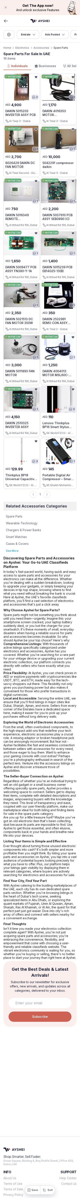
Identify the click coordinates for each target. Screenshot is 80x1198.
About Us (9, 1178)
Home (7, 47)
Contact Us (69, 1183)
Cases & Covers (17, 543)
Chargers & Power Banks (23, 530)
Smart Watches (16, 537)
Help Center (68, 1178)
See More (12, 550)
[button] (40, 7)
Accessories (41, 47)
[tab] (17, 66)
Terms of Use (12, 1183)
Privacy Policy (13, 1195)
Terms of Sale (13, 1189)
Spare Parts (14, 516)
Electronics (22, 47)
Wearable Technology (22, 523)
